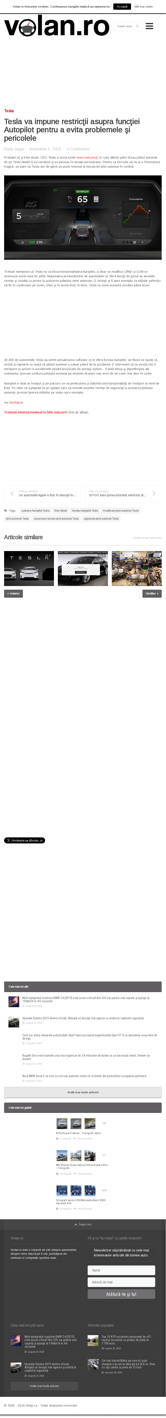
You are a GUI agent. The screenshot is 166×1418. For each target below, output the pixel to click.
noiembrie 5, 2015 (45, 149)
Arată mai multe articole (82, 1092)
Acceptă (122, 6)
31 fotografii (65, 1208)
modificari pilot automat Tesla (120, 510)
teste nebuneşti (87, 157)
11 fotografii (65, 1138)
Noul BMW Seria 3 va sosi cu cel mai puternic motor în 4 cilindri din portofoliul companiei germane (84, 1076)
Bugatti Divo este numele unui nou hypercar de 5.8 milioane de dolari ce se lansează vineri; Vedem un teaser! (86, 1057)
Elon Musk (60, 510)
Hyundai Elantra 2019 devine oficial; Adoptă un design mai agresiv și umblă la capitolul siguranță (83, 1018)
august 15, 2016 (113, 1348)
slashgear (16, 402)
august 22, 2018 (34, 1043)
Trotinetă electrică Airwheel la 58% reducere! (35, 412)
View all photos (84, 1138)
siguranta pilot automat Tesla (101, 518)
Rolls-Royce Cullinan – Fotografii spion (78, 1133)
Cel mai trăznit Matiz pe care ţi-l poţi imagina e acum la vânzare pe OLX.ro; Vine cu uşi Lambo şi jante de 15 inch (128, 1364)
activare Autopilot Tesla (35, 510)
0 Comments (78, 149)
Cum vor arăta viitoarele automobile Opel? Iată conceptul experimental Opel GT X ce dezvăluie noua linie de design (89, 1037)
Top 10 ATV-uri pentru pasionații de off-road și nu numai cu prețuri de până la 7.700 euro (126, 1340)
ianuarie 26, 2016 (113, 1372)
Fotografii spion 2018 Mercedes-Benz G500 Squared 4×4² (80, 1202)
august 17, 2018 (34, 1080)
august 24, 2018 (34, 1006)
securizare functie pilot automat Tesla (56, 518)
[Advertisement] (83, 74)
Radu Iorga (14, 149)
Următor (151, 593)
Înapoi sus (85, 1224)
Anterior (14, 593)
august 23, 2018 (34, 1023)
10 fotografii (65, 1173)
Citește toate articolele (147, 537)
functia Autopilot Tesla (85, 510)
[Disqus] (83, 660)
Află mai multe (143, 6)
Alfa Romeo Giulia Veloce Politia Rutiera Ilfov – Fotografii (82, 1166)
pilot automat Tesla (17, 518)
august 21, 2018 (34, 1063)
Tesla (9, 111)
